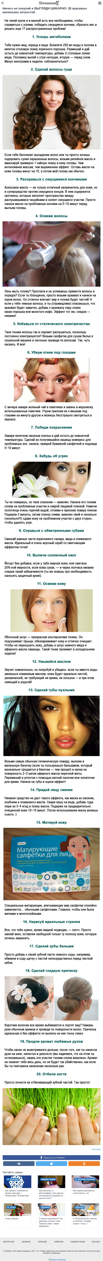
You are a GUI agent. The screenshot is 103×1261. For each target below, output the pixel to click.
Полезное (42, 1241)
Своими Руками (77, 1241)
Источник (96, 1149)
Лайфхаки (58, 1241)
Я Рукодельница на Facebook (49, 1247)
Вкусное (96, 1241)
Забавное (26, 1241)
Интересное (8, 1241)
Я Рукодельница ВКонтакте (54, 1247)
